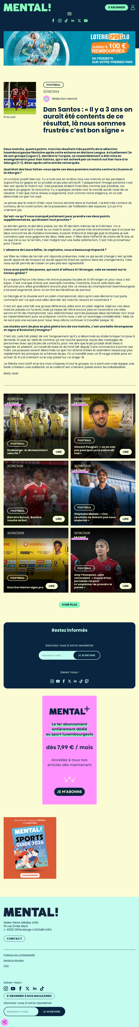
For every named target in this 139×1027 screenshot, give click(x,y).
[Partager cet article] (5, 1022)
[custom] (66, 20)
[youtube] (86, 20)
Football (53, 85)
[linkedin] (73, 20)
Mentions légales (14, 960)
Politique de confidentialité (19, 955)
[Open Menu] (69, 14)
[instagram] (60, 20)
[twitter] (79, 20)
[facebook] (53, 20)
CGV (6, 965)
